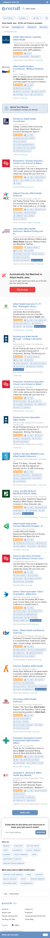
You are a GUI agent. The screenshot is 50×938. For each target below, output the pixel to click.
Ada (42, 510)
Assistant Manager (37, 879)
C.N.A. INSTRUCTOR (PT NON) (24, 492)
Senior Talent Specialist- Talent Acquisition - (28, 592)
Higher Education (22, 257)
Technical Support (34, 578)
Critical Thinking (22, 722)
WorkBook (20, 510)
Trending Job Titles (8, 919)
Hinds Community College (22, 704)
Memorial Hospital (28, 529)
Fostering (34, 575)
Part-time (29, 540)
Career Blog (29, 919)
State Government (22, 260)
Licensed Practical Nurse (25, 148)
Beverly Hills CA (31, 166)
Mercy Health (17, 746)
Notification (41, 791)
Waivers (30, 360)
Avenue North (30, 309)
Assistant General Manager (13, 863)
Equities (40, 680)
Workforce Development (25, 138)
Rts (41, 180)
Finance (43, 546)
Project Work (21, 611)
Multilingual (39, 254)
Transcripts (20, 800)
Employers (28, 912)
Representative (27, 883)
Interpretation (36, 611)
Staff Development (23, 718)
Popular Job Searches (9, 916)
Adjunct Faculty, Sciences (27, 194)
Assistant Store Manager (12, 875)
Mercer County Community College (25, 496)
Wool (18, 438)
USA (16, 925)
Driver (23, 879)
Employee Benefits (23, 323)
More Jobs (25, 812)
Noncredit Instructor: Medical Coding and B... (28, 231)
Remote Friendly (33, 247)
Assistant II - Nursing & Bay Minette (27, 774)
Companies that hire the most (35, 916)
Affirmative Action (36, 763)
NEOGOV (32, 800)
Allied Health (37, 94)
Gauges (40, 756)
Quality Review (39, 91)
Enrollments (21, 546)
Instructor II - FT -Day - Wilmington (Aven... (27, 305)
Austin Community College (22, 199)
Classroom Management (25, 144)
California (29, 387)
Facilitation (20, 366)
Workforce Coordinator (24, 120)
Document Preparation (24, 404)
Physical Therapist (33, 850)
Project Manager (21, 855)
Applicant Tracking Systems (26, 617)
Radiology (42, 543)
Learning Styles (29, 180)
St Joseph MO (29, 746)
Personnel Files (22, 94)
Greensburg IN (40, 43)
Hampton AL (40, 237)
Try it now (22, 289)
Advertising (31, 212)
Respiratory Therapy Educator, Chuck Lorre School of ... (28, 162)
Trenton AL (43, 496)
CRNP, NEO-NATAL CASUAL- (27, 38)
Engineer (6, 855)
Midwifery (37, 475)
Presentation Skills (23, 151)
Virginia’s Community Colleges (24, 237)
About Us (5, 909)
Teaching (19, 212)
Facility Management (37, 650)
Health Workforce (23, 475)
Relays (39, 435)
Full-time (29, 85)
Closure (30, 251)
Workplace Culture (23, 88)
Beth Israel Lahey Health (21, 597)
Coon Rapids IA (18, 346)
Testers (38, 438)
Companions (32, 510)
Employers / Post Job (11, 2)
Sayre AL (22, 74)
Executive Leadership (38, 686)
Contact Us (29, 909)
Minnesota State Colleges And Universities (28, 344)
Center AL (35, 597)
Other (28, 53)
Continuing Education (30, 760)
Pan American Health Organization (25, 459)
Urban (18, 514)
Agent (5, 850)
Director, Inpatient (28, 665)
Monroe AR (23, 124)
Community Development (25, 216)
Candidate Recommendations (26, 614)
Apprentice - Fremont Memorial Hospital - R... (28, 524)
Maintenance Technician (12, 859)
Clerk (34, 855)
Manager (6, 846)
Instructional (21, 401)
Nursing (33, 546)
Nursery (36, 56)
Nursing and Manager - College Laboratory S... (27, 339)
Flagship (34, 669)
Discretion (41, 209)
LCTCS (15, 124)
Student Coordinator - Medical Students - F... (28, 69)
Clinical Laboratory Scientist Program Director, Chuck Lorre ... (29, 557)
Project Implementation (24, 683)
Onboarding (20, 763)
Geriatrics (38, 323)
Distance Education (23, 254)
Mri (17, 760)
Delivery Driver (33, 846)
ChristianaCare (18, 309)
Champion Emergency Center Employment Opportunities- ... (27, 740)
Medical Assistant (10, 879)
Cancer (18, 326)
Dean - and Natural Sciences (28, 631)
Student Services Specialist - (27, 418)
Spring (39, 725)
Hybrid (18, 183)
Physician (39, 875)
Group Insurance (22, 363)
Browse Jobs (6, 912)
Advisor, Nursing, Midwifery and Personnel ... (28, 455)
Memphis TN (39, 636)
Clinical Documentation (24, 689)
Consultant (18, 846)
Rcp (17, 180)
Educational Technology (25, 797)
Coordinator (17, 850)
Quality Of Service (23, 407)
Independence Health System (23, 43)
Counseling (41, 320)
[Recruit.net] (11, 8)
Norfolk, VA (32, 27)
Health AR (37, 199)
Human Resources (39, 363)
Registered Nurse (10, 883)
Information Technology (25, 543)
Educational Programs (24, 582)
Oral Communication (23, 478)
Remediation (41, 507)
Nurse (29, 875)
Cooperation (20, 481)
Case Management (22, 56)
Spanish (38, 478)
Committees (41, 404)
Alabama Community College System (26, 778)
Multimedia (41, 177)
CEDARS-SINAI (18, 166)
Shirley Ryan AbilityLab (21, 669)
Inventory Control (36, 366)
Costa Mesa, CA (18, 27)
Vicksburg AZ (37, 704)
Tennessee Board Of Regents (23, 636)
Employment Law (22, 620)
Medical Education (22, 91)
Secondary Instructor (25, 700)
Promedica (17, 529)
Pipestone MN (18, 425)
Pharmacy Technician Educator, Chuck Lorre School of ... (28, 383)
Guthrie (15, 74)
